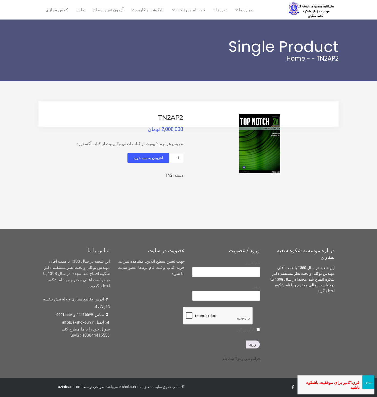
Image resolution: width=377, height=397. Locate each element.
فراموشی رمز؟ (247, 358)
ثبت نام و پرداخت (190, 9)
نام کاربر (252, 262)
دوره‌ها (221, 9)
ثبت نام (228, 358)
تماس (80, 9)
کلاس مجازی (57, 9)
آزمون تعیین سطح (108, 9)
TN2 (169, 175)
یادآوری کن (246, 329)
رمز (256, 286)
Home (295, 58)
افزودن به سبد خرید (148, 158)
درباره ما (246, 9)
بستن (368, 382)
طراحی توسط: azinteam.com (81, 387)
